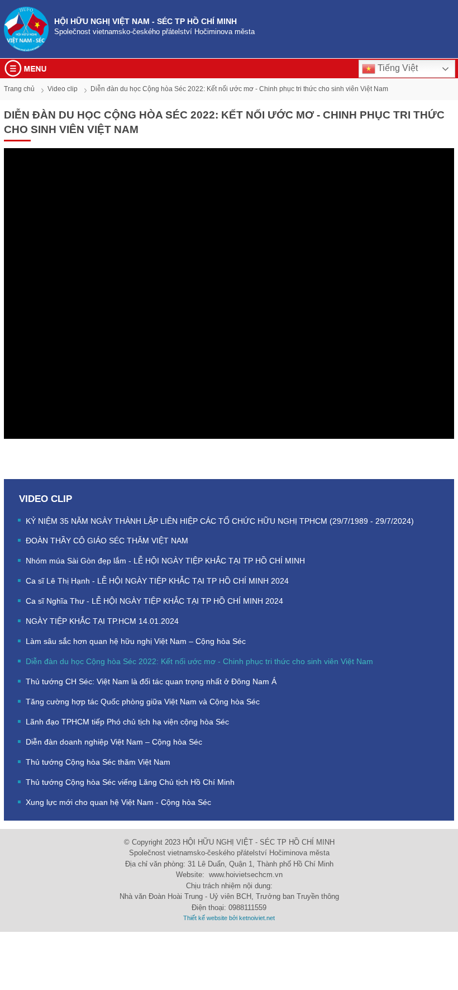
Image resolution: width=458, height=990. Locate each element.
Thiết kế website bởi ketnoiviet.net (229, 918)
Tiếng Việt (396, 68)
